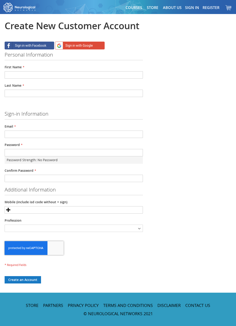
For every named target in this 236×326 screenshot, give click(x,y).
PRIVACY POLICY (83, 305)
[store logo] (24, 7)
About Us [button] (172, 7)
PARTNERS (53, 305)
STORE (32, 305)
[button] (152, 7)
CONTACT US (197, 305)
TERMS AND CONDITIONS (128, 305)
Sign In (192, 7)
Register (211, 7)
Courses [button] (134, 7)
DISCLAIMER (169, 305)
